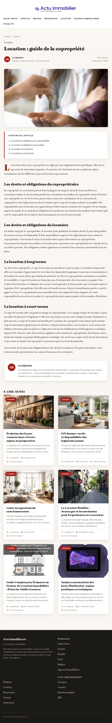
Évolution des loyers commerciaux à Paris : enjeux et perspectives (21, 437)
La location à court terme (22, 153)
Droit (60, 659)
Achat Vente (10, 19)
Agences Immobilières (86, 19)
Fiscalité (8, 24)
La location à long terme (22, 149)
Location (66, 19)
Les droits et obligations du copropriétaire (30, 141)
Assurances (8, 703)
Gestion (7, 698)
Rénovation (51, 19)
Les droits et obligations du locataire (27, 145)
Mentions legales (66, 693)
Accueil (7, 36)
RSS (60, 698)
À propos (57, 376)
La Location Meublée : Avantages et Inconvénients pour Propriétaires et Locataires (82, 511)
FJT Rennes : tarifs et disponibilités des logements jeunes (74, 437)
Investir (25, 19)
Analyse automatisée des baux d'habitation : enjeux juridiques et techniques (77, 586)
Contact (62, 687)
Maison (37, 19)
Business (7, 682)
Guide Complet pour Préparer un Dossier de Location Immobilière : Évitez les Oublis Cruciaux (27, 586)
